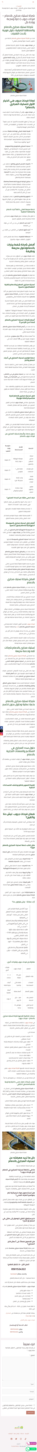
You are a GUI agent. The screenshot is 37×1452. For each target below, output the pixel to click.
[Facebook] (11, 1439)
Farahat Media (15, 1446)
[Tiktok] (25, 1439)
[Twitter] (16, 1439)
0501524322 (14, 1329)
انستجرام (8, 1313)
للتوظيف (10, 1433)
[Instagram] (21, 1439)
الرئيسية (27, 1433)
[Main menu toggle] (33, 2)
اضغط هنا (14, 1274)
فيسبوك (28, 1315)
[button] (2, 2)
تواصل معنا (16, 1433)
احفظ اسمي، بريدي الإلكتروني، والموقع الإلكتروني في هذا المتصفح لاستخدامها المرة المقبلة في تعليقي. (18, 1406)
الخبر (17, 626)
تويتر (32, 1315)
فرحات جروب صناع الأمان (27, 1320)
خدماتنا (22, 1433)
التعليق (32, 1355)
